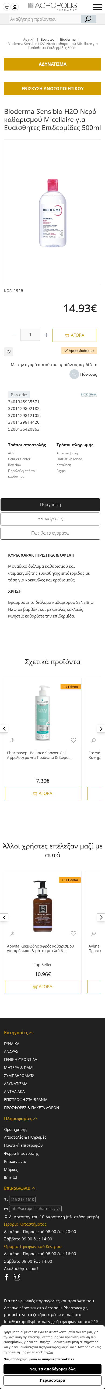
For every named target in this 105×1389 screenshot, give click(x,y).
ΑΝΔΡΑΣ (11, 1051)
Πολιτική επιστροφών (23, 1145)
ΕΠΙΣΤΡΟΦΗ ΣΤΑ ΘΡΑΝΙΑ (25, 1099)
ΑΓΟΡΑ (77, 335)
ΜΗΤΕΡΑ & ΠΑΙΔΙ (18, 1067)
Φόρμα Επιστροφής (21, 1153)
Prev (4, 729)
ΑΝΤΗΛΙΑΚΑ (14, 1091)
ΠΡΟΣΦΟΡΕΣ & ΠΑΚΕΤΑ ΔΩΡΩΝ (31, 1107)
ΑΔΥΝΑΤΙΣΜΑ (15, 1083)
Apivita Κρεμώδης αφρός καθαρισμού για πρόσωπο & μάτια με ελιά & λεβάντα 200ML (40, 948)
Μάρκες (11, 1169)
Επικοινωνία (15, 1161)
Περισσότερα (52, 1380)
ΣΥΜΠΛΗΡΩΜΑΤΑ (19, 1075)
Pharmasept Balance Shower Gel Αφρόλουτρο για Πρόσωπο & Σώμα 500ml (38, 755)
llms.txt (10, 1177)
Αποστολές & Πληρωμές (25, 1137)
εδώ (50, 1352)
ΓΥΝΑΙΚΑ (11, 1043)
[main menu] (97, 7)
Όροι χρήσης (15, 1129)
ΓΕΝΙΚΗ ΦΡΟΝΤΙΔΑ (20, 1059)
